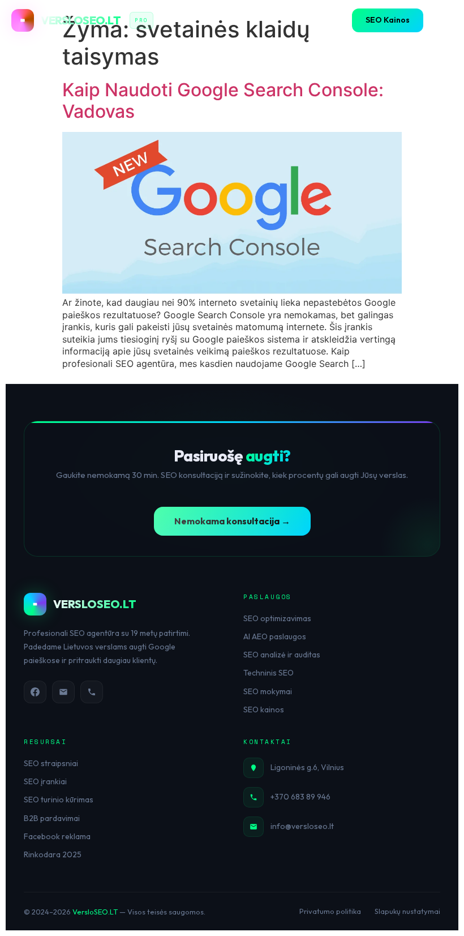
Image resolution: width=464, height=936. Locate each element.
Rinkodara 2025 (52, 854)
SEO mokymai (267, 691)
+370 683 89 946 (300, 797)
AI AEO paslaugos (274, 636)
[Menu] (441, 20)
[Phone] (91, 692)
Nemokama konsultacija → (232, 521)
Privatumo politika (330, 911)
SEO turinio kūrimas (58, 799)
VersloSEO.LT (95, 911)
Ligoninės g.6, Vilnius (307, 767)
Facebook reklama (57, 836)
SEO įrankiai (45, 781)
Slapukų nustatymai (407, 911)
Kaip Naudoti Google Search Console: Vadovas (223, 100)
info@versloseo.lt (302, 826)
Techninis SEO (268, 673)
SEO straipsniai (51, 763)
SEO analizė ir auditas (281, 654)
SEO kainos (263, 709)
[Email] (63, 692)
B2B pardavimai (52, 818)
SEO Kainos (388, 20)
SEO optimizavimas (277, 618)
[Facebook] (35, 692)
